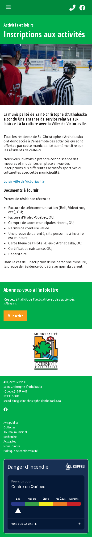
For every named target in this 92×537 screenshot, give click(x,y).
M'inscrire (15, 315)
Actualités (10, 441)
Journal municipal (15, 432)
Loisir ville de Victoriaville (24, 181)
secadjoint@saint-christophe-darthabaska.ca (32, 401)
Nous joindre (12, 446)
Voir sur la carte (24, 523)
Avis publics (11, 422)
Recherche (10, 437)
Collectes (9, 427)
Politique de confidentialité (21, 451)
